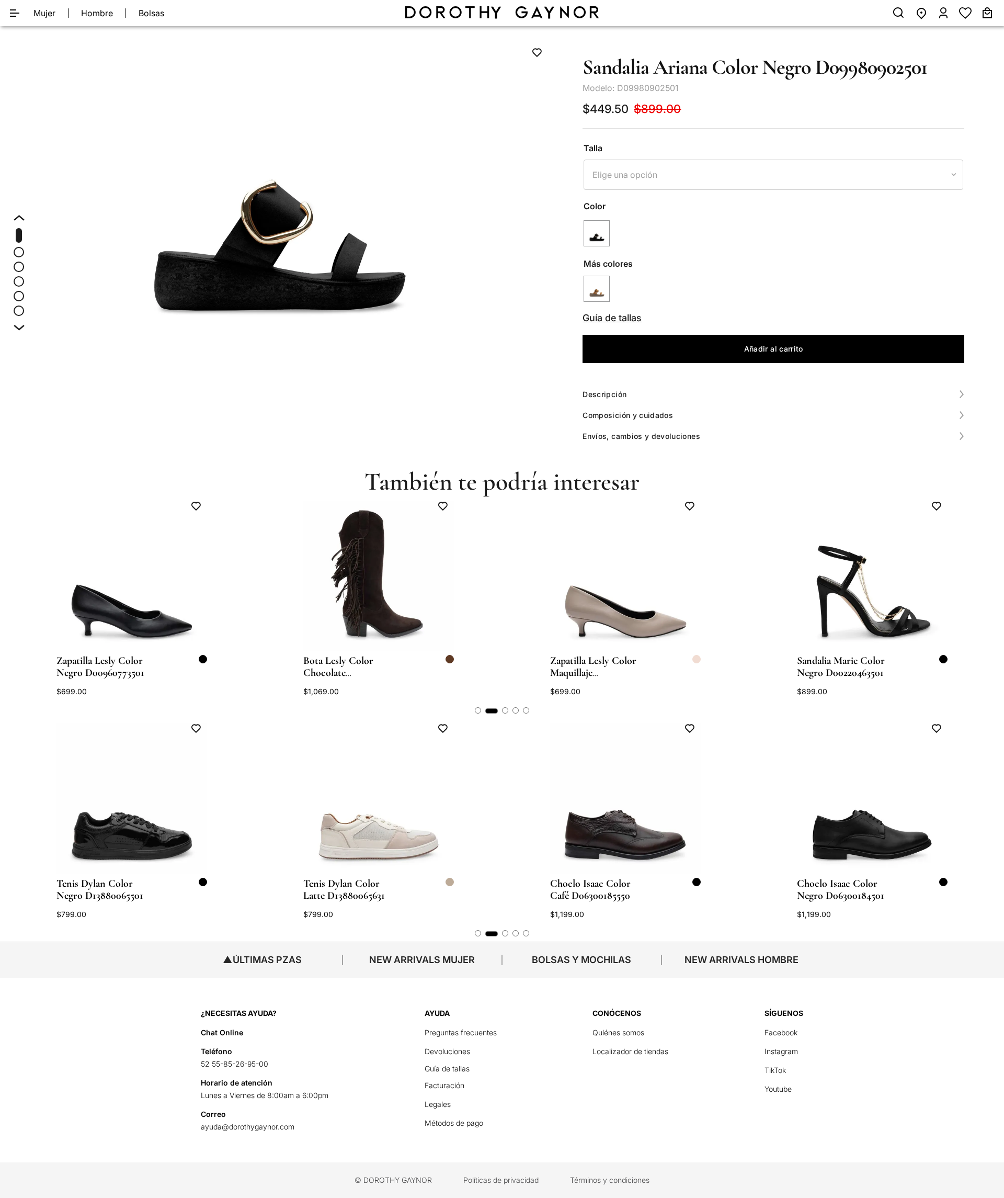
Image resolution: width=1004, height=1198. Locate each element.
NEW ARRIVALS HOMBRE (741, 959)
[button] (279, 184)
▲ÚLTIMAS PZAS (262, 959)
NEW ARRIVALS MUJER (422, 959)
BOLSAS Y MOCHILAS (581, 959)
